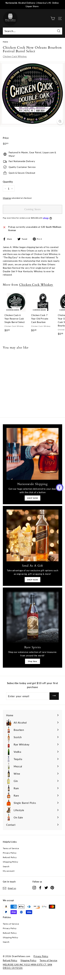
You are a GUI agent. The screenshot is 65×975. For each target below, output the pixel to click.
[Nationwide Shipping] (32, 454)
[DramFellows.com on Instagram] (34, 887)
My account (8, 871)
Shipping (7, 198)
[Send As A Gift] (32, 535)
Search (6, 866)
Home (5, 42)
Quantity (8, 181)
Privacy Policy (9, 853)
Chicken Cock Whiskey (15, 56)
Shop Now (32, 661)
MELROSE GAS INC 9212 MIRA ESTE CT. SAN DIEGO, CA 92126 (27, 966)
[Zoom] (60, 121)
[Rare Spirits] (32, 617)
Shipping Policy (10, 862)
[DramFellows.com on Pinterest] (52, 887)
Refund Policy (9, 857)
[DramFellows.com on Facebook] (40, 887)
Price (5, 138)
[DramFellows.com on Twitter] (46, 887)
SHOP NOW (32, 498)
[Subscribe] (54, 696)
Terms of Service (11, 848)
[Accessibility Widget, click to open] (59, 487)
